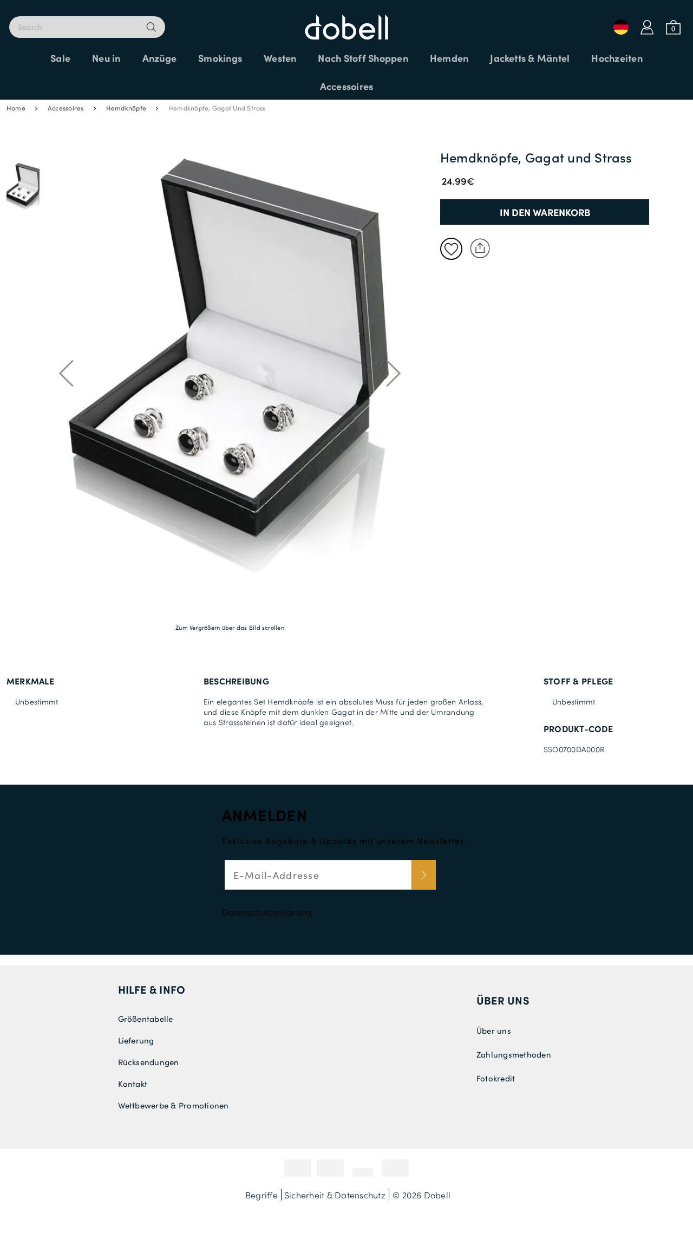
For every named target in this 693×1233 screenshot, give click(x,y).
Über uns (502, 1000)
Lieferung (136, 1040)
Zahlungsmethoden (513, 1054)
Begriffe (261, 1195)
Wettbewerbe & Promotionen (173, 1105)
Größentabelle (145, 1018)
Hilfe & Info (152, 989)
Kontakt (133, 1083)
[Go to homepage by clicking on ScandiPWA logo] (346, 21)
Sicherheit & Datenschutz (334, 1195)
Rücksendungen (148, 1061)
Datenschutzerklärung (267, 911)
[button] (23, 188)
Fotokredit (495, 1078)
